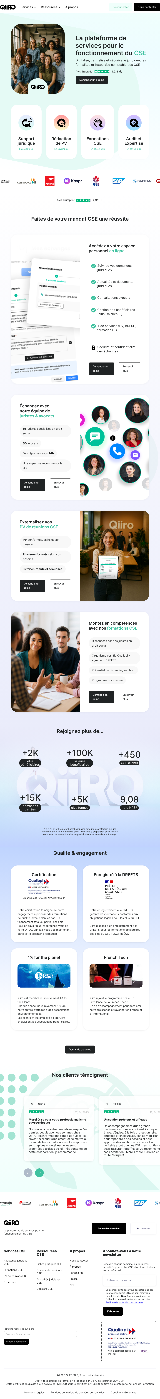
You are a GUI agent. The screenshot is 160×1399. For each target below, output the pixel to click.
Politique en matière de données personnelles (78, 1392)
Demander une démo (91, 79)
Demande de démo (100, 368)
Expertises (10, 1282)
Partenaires (76, 1272)
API (72, 1284)
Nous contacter (147, 7)
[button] (28, 7)
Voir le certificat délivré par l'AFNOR (121, 1352)
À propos (71, 7)
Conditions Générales (123, 1392)
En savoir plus (128, 368)
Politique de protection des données (124, 1302)
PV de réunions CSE (15, 1276)
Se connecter (121, 7)
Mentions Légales (34, 1392)
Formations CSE (13, 1269)
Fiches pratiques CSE (49, 1264)
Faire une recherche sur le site (19, 1328)
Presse (74, 1278)
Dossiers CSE (45, 1288)
